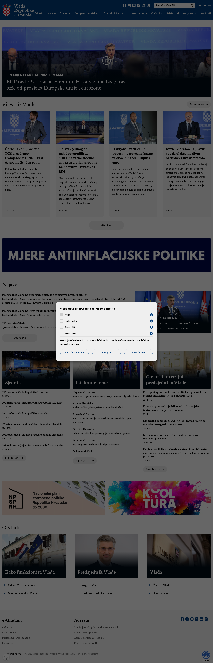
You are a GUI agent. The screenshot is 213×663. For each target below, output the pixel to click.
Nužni (67, 315)
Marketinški (70, 333)
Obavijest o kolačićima (138, 340)
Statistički (70, 327)
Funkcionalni (71, 321)
